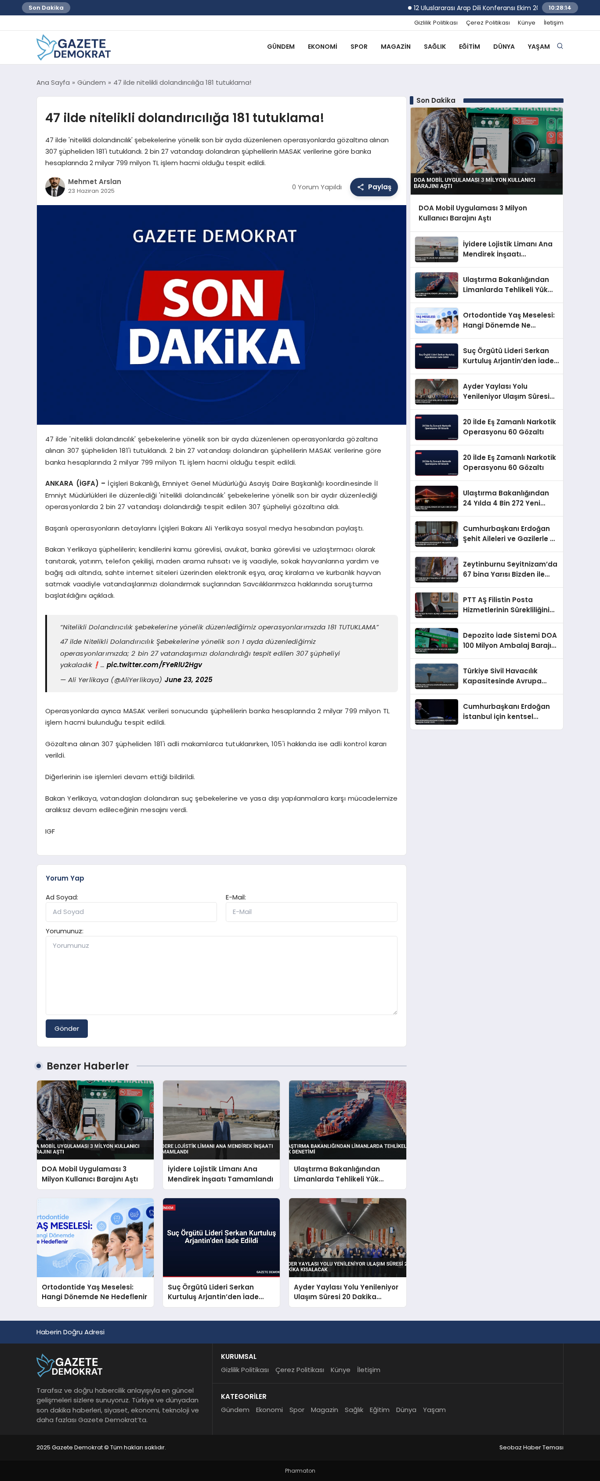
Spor (359, 46)
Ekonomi (322, 46)
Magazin (396, 46)
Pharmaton (300, 1470)
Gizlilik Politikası (436, 23)
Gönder (66, 1028)
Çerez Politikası (488, 23)
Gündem (281, 46)
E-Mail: (236, 897)
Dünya (504, 46)
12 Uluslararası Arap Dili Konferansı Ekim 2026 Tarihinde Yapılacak (484, 8)
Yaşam (539, 46)
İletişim (554, 23)
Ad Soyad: (62, 897)
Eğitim (469, 46)
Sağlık (435, 46)
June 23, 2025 (189, 679)
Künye (526, 23)
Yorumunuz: (64, 931)
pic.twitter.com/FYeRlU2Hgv (154, 664)
